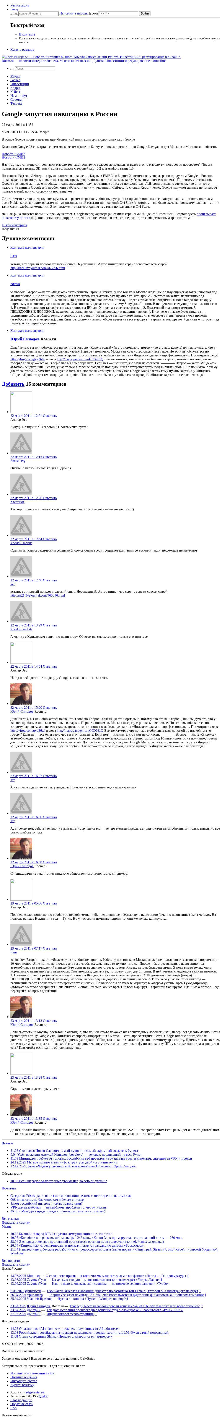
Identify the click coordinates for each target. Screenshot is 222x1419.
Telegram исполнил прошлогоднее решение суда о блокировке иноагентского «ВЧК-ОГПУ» (115, 1310)
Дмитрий (34, 1310)
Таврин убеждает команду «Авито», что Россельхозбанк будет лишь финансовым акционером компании (126, 1295)
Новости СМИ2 (13, 154)
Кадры (15, 88)
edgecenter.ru (35, 1392)
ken (13, 255)
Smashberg (18, 461)
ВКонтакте (27, 34)
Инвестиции (19, 84)
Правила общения (23, 1377)
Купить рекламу (22, 49)
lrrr (12, 780)
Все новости (11, 1260)
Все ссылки (10, 1218)
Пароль (78, 13)
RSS (13, 1408)
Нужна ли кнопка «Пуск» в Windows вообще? (92, 1299)
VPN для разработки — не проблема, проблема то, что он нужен (58, 1207)
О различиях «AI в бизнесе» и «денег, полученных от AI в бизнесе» (64, 1328)
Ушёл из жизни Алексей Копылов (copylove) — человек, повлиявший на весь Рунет (76, 1154)
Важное (7, 1143)
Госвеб (15, 80)
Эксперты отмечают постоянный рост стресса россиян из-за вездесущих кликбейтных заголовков (91, 1241)
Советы (16, 99)
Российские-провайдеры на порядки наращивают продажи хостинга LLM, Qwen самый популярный (89, 1332)
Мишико (33, 1276)
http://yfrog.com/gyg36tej (27, 359)
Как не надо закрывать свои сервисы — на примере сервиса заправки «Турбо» (110, 1283)
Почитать (9, 1188)
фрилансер (33, 1291)
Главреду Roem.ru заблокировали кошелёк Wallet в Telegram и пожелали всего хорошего (135, 1306)
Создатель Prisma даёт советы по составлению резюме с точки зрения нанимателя (70, 1195)
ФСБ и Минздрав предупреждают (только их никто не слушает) (57, 1211)
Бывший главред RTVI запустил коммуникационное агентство (65, 1234)
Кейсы (15, 92)
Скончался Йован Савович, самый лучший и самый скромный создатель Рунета (74, 1150)
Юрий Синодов (24, 339)
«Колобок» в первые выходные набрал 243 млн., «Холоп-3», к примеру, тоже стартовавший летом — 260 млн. (101, 1237)
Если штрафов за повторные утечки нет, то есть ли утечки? (58, 1181)
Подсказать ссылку (16, 1222)
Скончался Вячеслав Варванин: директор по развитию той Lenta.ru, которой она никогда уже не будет (122, 1291)
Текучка (16, 103)
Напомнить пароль (73, 13)
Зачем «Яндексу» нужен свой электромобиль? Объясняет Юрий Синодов (73, 1166)
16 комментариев (14, 225)
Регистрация (19, 5)
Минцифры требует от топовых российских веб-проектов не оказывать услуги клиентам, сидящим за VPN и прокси (101, 1158)
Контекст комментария (27, 247)
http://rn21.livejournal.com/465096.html (37, 268)
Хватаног (17, 502)
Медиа (15, 76)
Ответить (50, 415)
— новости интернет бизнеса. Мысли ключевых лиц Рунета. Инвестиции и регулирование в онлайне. (84, 61)
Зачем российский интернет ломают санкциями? (46, 1203)
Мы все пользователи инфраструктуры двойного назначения (63, 1162)
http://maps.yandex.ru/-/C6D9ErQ (80, 359)
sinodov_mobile (21, 543)
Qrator (43, 1396)
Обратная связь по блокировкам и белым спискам (47, 1199)
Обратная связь (21, 1404)
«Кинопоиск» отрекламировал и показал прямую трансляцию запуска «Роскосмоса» (81, 1245)
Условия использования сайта (32, 1373)
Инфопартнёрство (23, 1381)
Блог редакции (21, 1400)
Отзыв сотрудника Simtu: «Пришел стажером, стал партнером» (61, 1336)
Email (14, 13)
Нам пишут (18, 95)
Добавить (13, 384)
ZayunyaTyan (36, 1279)
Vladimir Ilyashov (39, 1299)
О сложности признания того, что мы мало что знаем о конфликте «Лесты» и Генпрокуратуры (116, 1276)
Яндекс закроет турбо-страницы (70, 1314)
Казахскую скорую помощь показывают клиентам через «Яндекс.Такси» (106, 1279)
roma (15, 284)
